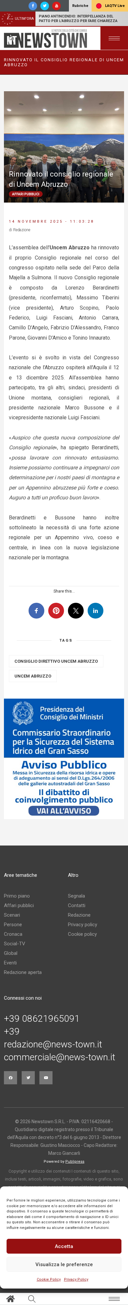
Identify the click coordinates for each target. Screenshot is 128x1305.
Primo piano (17, 896)
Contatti (76, 905)
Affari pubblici (19, 905)
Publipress (74, 1161)
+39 (12, 1032)
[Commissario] (64, 759)
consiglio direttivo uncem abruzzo (56, 661)
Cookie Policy (49, 1279)
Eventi (10, 963)
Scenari (12, 915)
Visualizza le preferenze (64, 1264)
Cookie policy (82, 934)
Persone (13, 925)
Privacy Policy (76, 1279)
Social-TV (14, 944)
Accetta (64, 1246)
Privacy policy (82, 925)
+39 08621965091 (42, 1019)
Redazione (79, 915)
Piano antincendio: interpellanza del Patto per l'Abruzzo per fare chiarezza (78, 18)
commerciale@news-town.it (59, 1057)
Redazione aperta (23, 972)
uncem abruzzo (32, 676)
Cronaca (13, 934)
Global (10, 953)
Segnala (76, 896)
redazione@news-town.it (53, 1044)
